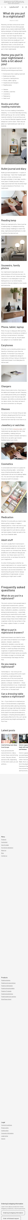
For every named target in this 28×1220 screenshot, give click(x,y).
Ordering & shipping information (13, 1213)
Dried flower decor (6, 999)
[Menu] (2, 7)
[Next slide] (25, 753)
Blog (2, 853)
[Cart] (26, 7)
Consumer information (7, 1133)
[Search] (5, 7)
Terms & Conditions (6, 1125)
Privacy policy (5, 1127)
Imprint (3, 1138)
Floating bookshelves (7, 994)
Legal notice (4, 1136)
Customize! (4, 842)
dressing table (17, 429)
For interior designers (7, 847)
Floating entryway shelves (8, 983)
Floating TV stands (6, 991)
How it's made (5, 845)
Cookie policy (4, 1130)
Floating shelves (5, 980)
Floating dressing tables (7, 988)
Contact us (4, 855)
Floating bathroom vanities (8, 996)
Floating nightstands (7, 985)
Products (3, 839)
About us (3, 850)
